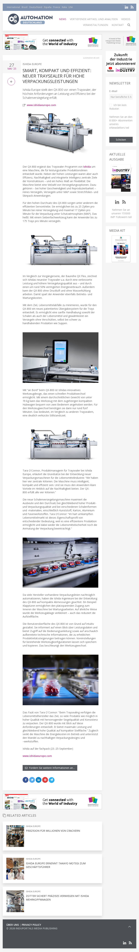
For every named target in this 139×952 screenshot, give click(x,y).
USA (71, 7)
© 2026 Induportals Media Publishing (31, 928)
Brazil (25, 7)
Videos (125, 19)
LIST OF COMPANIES (18, 932)
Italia (64, 7)
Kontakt (118, 25)
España (47, 7)
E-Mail (113, 91)
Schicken (121, 139)
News (62, 19)
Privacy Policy (31, 924)
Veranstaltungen (95, 25)
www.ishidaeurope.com (41, 105)
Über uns (12, 924)
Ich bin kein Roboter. (118, 106)
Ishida (87, 166)
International (13, 7)
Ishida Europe (32, 64)
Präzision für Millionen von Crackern (53, 830)
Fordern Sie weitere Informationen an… (51, 768)
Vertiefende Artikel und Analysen (94, 19)
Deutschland (35, 7)
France (56, 7)
